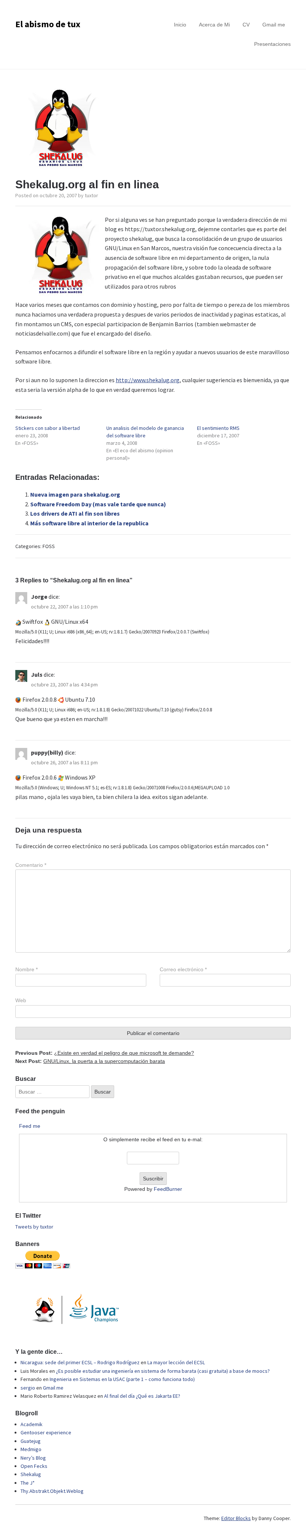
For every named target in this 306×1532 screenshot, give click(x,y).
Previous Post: (104, 1053)
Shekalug (31, 1474)
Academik (32, 1424)
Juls (37, 674)
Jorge (39, 596)
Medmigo (31, 1449)
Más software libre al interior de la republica (89, 523)
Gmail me (273, 25)
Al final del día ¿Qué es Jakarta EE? (142, 1396)
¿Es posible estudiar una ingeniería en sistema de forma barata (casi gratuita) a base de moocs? (163, 1371)
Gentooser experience (46, 1432)
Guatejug (31, 1441)
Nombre (26, 969)
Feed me (29, 1126)
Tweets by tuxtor (34, 1226)
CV (246, 25)
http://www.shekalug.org (147, 380)
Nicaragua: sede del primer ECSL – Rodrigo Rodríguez (80, 1362)
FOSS (49, 546)
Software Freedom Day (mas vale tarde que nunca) (98, 504)
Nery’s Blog (33, 1457)
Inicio (180, 25)
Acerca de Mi (214, 25)
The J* (28, 1482)
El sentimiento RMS (218, 428)
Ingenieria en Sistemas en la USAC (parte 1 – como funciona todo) (122, 1379)
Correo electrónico (183, 969)
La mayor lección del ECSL (176, 1362)
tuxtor (91, 195)
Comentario (30, 865)
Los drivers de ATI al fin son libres (75, 513)
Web (20, 1000)
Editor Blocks (236, 1518)
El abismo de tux (47, 24)
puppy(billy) (47, 752)
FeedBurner (168, 1189)
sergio (28, 1387)
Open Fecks (34, 1466)
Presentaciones (272, 44)
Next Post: (90, 1061)
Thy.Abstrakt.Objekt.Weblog (52, 1491)
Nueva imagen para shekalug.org (75, 494)
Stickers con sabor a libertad (47, 428)
